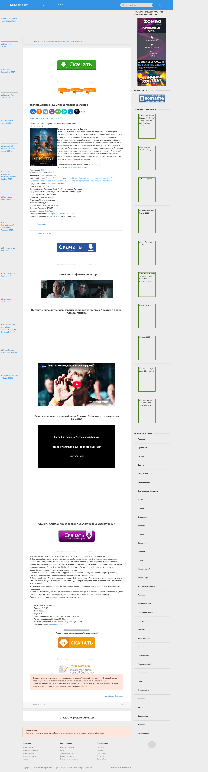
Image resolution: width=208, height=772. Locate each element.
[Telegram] (45, 111)
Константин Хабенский (100, 178)
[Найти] (154, 5)
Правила (100, 750)
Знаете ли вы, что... (45, 234)
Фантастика (82, 167)
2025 (43, 170)
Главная (25, 759)
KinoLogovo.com (45, 768)
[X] (77, 111)
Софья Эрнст (84, 178)
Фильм (67, 167)
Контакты (100, 747)
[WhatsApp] (58, 111)
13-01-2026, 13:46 (42, 118)
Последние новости (67, 756)
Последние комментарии (69, 759)
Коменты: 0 (54, 118)
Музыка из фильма (29, 756)
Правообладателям (42, 5)
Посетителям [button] (102, 743)
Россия (46, 186)
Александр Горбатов (80, 181)
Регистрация (101, 753)
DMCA (60, 5)
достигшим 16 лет (67, 214)
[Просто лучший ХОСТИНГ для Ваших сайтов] (151, 85)
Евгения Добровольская (56, 178)
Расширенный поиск (67, 753)
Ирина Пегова (72, 178)
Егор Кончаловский (48, 175)
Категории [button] (27, 743)
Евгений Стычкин (64, 181)
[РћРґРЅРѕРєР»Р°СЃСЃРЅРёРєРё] (39, 111)
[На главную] (27, 41)
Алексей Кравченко (48, 181)
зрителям (55, 214)
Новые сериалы (28, 753)
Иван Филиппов (109, 181)
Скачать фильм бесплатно (121, 768)
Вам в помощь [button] (66, 743)
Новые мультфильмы (30, 750)
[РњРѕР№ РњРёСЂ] (70, 111)
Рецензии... (41, 224)
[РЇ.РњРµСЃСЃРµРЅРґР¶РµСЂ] (64, 111)
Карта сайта (101, 759)
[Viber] (52, 111)
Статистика (101, 756)
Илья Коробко (96, 181)
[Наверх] (152, 744)
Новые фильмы (28, 747)
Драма (74, 167)
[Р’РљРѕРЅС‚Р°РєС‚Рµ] (33, 111)
